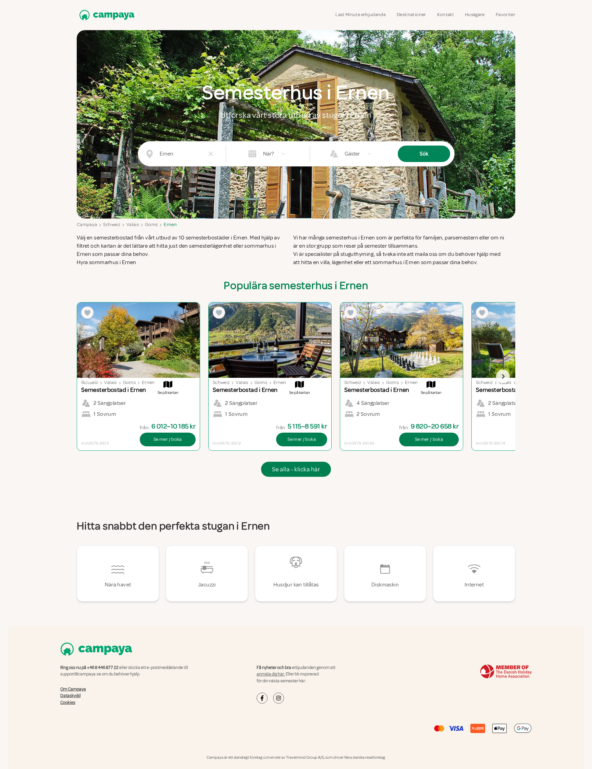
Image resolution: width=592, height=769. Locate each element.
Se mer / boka (167, 439)
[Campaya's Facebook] (262, 698)
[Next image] (503, 376)
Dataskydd (70, 695)
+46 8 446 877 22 (103, 667)
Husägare (475, 14)
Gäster (352, 153)
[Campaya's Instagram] (278, 698)
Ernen (170, 224)
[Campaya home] (105, 14)
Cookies (67, 702)
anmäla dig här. (271, 674)
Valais (132, 224)
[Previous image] (89, 376)
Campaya (87, 224)
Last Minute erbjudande (360, 14)
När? (268, 153)
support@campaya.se (80, 674)
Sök (424, 153)
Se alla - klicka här (296, 469)
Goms (151, 224)
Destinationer (411, 14)
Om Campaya (73, 689)
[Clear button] (210, 153)
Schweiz (111, 224)
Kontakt (445, 14)
